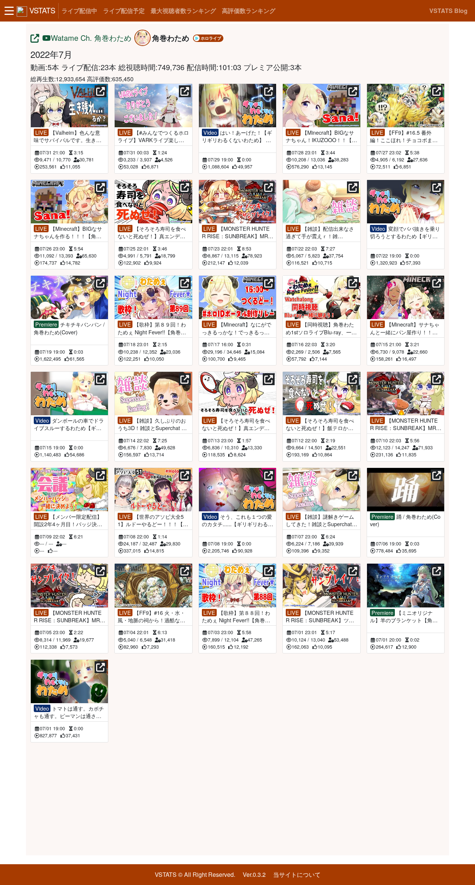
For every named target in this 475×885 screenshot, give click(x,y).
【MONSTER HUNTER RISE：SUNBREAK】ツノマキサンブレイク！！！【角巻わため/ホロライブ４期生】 (320, 616)
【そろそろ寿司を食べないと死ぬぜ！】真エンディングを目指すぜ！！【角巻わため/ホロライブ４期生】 (236, 424)
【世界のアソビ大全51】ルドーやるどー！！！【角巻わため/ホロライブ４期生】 (153, 520)
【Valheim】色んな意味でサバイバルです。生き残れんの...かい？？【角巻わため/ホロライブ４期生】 (67, 136)
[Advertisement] (237, 797)
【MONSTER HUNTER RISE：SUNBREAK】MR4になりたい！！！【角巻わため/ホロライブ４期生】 (236, 232)
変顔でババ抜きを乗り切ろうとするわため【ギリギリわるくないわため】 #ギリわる (405, 232)
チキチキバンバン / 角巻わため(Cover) (69, 328)
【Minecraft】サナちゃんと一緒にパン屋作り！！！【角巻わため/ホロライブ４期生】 (404, 328)
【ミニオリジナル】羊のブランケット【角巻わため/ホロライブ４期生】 (404, 616)
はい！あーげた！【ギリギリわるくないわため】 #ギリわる (237, 136)
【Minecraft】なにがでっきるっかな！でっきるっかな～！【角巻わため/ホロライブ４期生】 (236, 328)
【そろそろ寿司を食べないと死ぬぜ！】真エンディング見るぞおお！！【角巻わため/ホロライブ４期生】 (152, 232)
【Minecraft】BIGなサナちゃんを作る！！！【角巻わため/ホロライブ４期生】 (68, 232)
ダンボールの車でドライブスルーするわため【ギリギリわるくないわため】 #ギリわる (69, 424)
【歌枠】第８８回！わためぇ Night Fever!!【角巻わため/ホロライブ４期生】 (236, 616)
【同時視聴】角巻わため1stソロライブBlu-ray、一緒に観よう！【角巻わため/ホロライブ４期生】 (321, 328)
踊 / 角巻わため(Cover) (405, 520)
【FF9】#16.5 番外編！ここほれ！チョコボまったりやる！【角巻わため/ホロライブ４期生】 (404, 136)
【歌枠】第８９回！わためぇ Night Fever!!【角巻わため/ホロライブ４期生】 (152, 328)
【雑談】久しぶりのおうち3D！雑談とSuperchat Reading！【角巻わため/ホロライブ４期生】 (153, 424)
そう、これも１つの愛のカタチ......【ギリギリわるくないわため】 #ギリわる (237, 520)
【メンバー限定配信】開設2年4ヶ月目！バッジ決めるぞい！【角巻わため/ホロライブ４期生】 (68, 520)
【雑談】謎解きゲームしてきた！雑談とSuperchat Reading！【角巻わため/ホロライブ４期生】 (321, 520)
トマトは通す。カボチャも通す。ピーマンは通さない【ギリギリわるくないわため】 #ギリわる (69, 712)
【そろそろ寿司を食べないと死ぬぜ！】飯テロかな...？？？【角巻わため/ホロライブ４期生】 (320, 424)
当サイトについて (297, 874)
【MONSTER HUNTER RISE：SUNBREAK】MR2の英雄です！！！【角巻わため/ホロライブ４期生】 (404, 424)
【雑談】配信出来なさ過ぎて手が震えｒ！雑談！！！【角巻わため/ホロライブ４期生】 (320, 232)
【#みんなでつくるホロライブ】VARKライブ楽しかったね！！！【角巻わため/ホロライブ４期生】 (153, 136)
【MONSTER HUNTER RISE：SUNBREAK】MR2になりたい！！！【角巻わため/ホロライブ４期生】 (68, 616)
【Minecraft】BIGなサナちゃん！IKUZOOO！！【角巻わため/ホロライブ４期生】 (321, 136)
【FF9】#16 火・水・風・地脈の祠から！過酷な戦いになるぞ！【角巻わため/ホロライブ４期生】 (152, 616)
